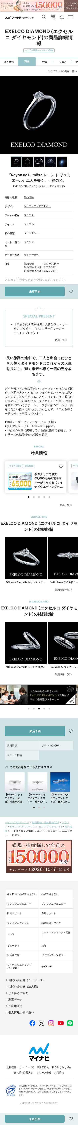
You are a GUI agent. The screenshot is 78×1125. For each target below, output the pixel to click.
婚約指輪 (29, 197)
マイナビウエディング (17, 822)
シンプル (29, 224)
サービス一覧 (26, 1067)
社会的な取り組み (61, 1067)
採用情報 (59, 1072)
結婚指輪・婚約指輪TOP (45, 822)
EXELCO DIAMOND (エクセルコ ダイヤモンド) (36, 826)
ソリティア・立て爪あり (37, 206)
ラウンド (29, 242)
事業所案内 (43, 1067)
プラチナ (29, 215)
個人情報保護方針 (23, 1072)
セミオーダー (31, 254)
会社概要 (11, 1067)
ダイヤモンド (31, 233)
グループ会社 (44, 1072)
